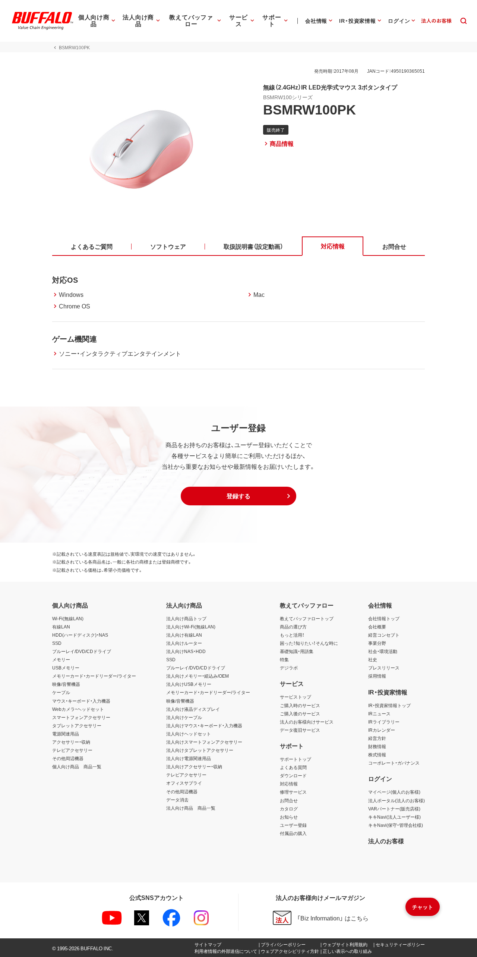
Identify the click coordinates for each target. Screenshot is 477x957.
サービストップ (295, 696)
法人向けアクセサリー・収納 (194, 766)
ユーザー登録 (293, 825)
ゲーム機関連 (74, 338)
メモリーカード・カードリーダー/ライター (94, 675)
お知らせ (289, 816)
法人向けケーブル (184, 717)
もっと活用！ (292, 634)
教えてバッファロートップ (307, 618)
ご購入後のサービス (300, 713)
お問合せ (289, 800)
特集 (284, 659)
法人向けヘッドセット (188, 733)
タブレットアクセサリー (76, 725)
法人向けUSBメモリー (188, 684)
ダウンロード (293, 775)
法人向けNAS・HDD (186, 651)
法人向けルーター (184, 643)
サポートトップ (295, 759)
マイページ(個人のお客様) (394, 791)
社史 (372, 659)
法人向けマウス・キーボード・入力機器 (204, 725)
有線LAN (61, 626)
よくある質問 (293, 767)
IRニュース (379, 713)
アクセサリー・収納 (71, 741)
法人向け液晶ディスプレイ (193, 709)
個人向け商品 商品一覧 (76, 766)
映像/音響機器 (66, 684)
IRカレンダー (381, 730)
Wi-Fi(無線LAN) (67, 618)
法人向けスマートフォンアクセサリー (204, 741)
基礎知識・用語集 (296, 651)
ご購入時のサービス (300, 705)
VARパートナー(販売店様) (394, 808)
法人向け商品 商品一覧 (190, 807)
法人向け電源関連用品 (188, 758)
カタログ (289, 808)
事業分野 (377, 643)
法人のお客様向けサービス (307, 721)
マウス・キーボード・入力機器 (81, 700)
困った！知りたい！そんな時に (309, 643)
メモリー (61, 659)
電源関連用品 (65, 733)
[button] (238, 496)
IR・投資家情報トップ (389, 705)
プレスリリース (383, 667)
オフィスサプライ (184, 782)
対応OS (65, 279)
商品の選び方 (293, 626)
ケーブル (61, 692)
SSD (56, 643)
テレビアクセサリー (72, 750)
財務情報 (377, 746)
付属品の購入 (293, 833)
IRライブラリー (383, 721)
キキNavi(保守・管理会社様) (395, 825)
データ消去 (177, 799)
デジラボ (289, 667)
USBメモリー (65, 667)
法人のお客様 (386, 840)
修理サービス (293, 791)
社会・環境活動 (382, 651)
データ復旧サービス (300, 730)
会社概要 (377, 626)
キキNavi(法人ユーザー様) (394, 816)
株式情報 (377, 754)
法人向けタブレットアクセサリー (199, 750)
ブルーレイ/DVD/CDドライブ (81, 651)
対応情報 (289, 783)
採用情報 (377, 675)
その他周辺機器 (67, 758)
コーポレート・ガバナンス (394, 762)
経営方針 (377, 738)
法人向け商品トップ (186, 618)
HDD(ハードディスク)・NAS (80, 634)
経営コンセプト (383, 634)
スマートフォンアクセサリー (81, 717)
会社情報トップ (383, 618)
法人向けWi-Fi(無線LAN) (190, 626)
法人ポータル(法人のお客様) (396, 800)
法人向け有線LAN (184, 634)
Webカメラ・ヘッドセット (78, 709)
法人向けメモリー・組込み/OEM (197, 675)
